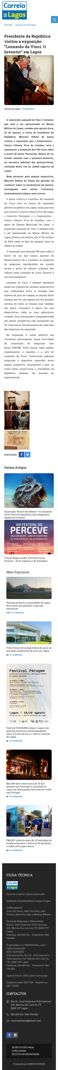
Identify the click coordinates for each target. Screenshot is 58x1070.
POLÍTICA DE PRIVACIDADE (25, 1054)
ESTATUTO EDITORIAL (23, 1047)
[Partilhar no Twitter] (27, 454)
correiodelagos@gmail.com (26, 1020)
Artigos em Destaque (25, 24)
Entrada (8, 24)
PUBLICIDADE (19, 1050)
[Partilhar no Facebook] (21, 454)
